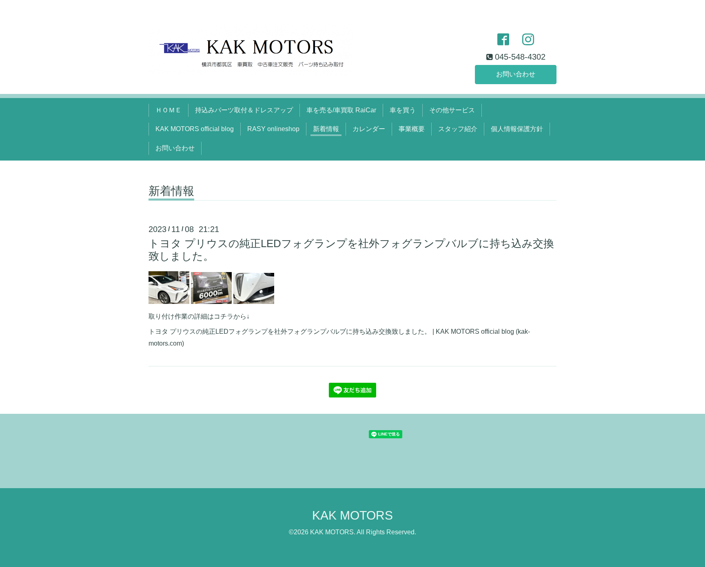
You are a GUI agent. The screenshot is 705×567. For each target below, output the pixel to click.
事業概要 (412, 128)
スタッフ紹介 (457, 128)
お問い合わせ (515, 74)
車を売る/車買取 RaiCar (341, 110)
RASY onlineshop (273, 128)
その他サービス (452, 110)
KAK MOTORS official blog (194, 128)
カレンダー (368, 128)
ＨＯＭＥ (168, 110)
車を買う (403, 110)
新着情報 (326, 128)
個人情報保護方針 (517, 128)
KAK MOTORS (352, 515)
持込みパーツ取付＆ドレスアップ (244, 110)
